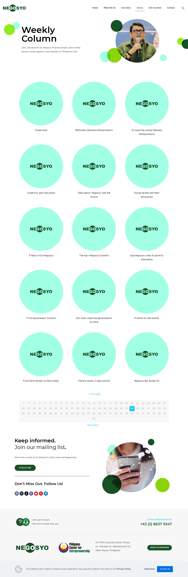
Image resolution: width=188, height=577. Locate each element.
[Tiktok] (26, 493)
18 (116, 403)
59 (45, 413)
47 (126, 408)
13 (89, 403)
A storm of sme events (146, 318)
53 (159, 408)
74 (126, 413)
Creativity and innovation (41, 193)
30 (34, 408)
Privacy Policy (124, 569)
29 (28, 408)
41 (94, 408)
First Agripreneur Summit (41, 318)
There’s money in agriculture (94, 381)
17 (110, 403)
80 (159, 413)
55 (23, 413)
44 (110, 408)
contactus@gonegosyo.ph (159, 519)
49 (137, 408)
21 (132, 403)
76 (137, 413)
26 (159, 403)
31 (40, 408)
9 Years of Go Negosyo (41, 255)
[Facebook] (17, 493)
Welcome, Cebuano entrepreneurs (94, 130)
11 (78, 403)
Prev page (95, 394)
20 (126, 403)
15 (99, 403)
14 (94, 403)
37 (72, 408)
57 (34, 413)
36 (67, 408)
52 (153, 408)
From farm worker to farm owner (41, 381)
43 (105, 408)
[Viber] (31, 493)
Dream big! (41, 130)
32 (45, 408)
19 (121, 403)
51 (148, 408)
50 (143, 408)
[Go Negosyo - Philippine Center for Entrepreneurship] (14, 8)
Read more (150, 569)
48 (132, 408)
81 (165, 413)
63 (67, 413)
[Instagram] (22, 493)
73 (121, 413)
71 (110, 413)
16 (105, 403)
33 (50, 408)
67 (88, 413)
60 (50, 413)
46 (121, 408)
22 (137, 403)
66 (83, 413)
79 (153, 413)
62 (61, 413)
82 (94, 419)
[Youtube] (36, 493)
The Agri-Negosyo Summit (94, 255)
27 (164, 403)
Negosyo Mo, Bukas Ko (146, 381)
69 (99, 413)
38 (78, 408)
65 (77, 413)
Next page (92, 425)
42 (99, 408)
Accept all (165, 569)
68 (94, 413)
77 (143, 413)
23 (143, 403)
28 (23, 408)
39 (83, 408)
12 (83, 403)
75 (132, 413)
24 (148, 403)
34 (56, 408)
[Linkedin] (46, 493)
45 (115, 408)
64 (72, 413)
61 (56, 413)
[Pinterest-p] (41, 493)
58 (39, 413)
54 (164, 408)
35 (61, 408)
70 (105, 413)
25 (153, 403)
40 (88, 408)
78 (148, 413)
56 (28, 413)
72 (115, 413)
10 (72, 403)
